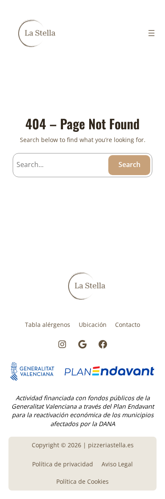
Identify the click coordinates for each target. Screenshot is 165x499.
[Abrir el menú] (151, 33)
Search (129, 164)
